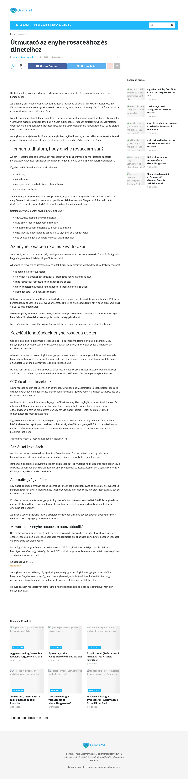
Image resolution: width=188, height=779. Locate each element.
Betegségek (22, 25)
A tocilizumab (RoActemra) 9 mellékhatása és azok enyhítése (103, 657)
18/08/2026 (54, 707)
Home (12, 34)
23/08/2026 (92, 664)
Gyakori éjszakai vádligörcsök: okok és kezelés (65, 655)
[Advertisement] (124, 9)
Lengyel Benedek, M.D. (23, 57)
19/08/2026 (16, 707)
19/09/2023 (43, 57)
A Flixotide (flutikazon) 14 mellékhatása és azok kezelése (25, 700)
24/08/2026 (54, 661)
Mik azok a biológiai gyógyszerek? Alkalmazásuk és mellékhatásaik (103, 700)
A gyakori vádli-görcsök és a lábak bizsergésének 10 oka (26, 655)
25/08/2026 (16, 661)
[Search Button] (172, 25)
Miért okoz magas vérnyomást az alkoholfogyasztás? (59, 700)
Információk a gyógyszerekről (52, 25)
